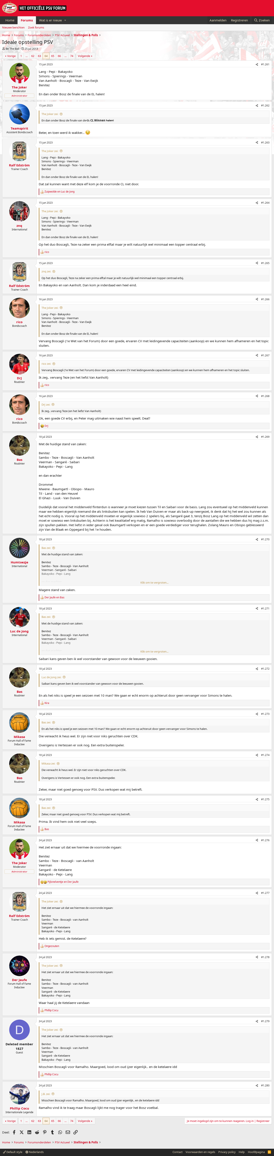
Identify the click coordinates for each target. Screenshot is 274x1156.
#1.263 (265, 142)
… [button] (26, 56)
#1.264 (265, 203)
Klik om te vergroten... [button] (154, 582)
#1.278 (265, 957)
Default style (14, 1152)
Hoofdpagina (256, 1152)
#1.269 (265, 437)
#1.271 (265, 608)
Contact (178, 1152)
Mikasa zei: (48, 763)
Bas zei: (46, 548)
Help (242, 1152)
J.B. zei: (46, 1094)
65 (52, 56)
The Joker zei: (50, 114)
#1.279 (265, 1021)
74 (71, 56)
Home (9, 20)
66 (59, 56)
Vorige (11, 56)
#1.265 (265, 263)
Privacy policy (227, 1152)
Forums (27, 20)
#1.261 (265, 64)
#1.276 (265, 840)
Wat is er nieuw (50, 20)
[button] (65, 20)
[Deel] (257, 64)
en (59, 191)
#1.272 (265, 669)
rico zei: (46, 364)
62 (32, 56)
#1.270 (265, 539)
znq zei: (46, 271)
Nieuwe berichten (13, 27)
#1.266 (265, 299)
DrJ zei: (46, 404)
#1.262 (265, 105)
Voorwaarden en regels (200, 1152)
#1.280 (265, 1085)
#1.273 (265, 714)
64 (46, 56)
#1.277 (265, 893)
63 (39, 56)
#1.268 (265, 396)
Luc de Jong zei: (51, 677)
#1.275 (265, 799)
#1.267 (265, 355)
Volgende (84, 56)
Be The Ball (12, 49)
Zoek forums (36, 27)
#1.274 (265, 755)
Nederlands (36, 1152)
